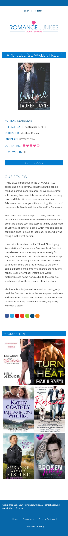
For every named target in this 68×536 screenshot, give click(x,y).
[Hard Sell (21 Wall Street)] (34, 86)
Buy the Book (34, 162)
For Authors (28, 519)
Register (38, 10)
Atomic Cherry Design (12, 508)
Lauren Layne (24, 120)
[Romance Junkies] (34, 27)
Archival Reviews (47, 519)
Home (15, 519)
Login (26, 10)
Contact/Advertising (34, 526)
